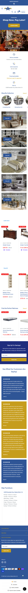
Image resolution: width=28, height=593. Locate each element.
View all (25, 93)
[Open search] (12, 12)
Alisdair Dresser (6, 245)
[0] (18, 12)
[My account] (15, 12)
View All (6, 268)
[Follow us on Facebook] (2, 562)
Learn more (6, 220)
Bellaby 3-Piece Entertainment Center (8, 293)
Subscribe (14, 359)
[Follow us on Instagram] (5, 562)
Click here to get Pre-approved (14, 78)
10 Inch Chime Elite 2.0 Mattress (8, 331)
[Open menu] (2, 8)
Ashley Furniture (7, 243)
